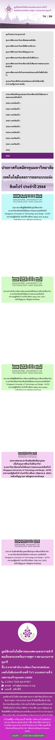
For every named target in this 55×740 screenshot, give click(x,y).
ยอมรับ (15, 735)
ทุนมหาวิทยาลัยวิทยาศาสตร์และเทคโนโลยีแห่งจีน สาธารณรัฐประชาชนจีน (25, 82)
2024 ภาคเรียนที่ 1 (13, 132)
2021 (8, 156)
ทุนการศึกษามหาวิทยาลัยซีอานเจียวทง (20, 46)
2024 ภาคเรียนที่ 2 (13, 126)
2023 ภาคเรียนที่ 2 (13, 138)
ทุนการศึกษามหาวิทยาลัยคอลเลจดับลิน (21, 40)
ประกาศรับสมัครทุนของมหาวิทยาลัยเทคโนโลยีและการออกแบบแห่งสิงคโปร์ (27, 95)
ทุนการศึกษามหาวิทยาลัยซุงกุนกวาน (20, 52)
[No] (51, 727)
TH (44, 16)
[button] (27, 23)
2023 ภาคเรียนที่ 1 (13, 144)
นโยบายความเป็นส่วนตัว (33, 735)
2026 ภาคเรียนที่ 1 (13, 109)
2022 (8, 150)
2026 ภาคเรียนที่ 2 (13, 103)
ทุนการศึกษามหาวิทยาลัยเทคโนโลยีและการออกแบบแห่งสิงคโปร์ (27, 65)
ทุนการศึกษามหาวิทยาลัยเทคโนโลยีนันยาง (22, 57)
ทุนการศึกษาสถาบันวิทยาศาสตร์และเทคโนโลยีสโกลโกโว (27, 73)
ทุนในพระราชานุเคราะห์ (15, 34)
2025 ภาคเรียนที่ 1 (13, 120)
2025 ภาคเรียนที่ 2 (13, 115)
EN (50, 16)
